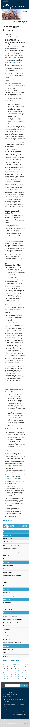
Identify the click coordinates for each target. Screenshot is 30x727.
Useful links (6, 646)
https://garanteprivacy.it (12, 478)
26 (15, 676)
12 (15, 672)
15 (26, 672)
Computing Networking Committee (12, 575)
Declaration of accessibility (22, 712)
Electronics (6, 555)
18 (11, 674)
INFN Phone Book (8, 602)
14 (22, 672)
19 (15, 674)
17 (7, 674)
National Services (7, 562)
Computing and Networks (10, 548)
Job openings (6, 592)
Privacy (20, 711)
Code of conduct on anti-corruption (12, 642)
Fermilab (5, 656)
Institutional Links (7, 613)
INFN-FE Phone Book (8, 606)
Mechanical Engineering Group (11, 552)
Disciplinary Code (7, 639)
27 (18, 676)
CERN (4, 653)
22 (26, 674)
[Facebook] (3, 709)
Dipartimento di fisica (8, 649)
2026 (18, 664)
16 (4, 674)
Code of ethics (7, 636)
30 (4, 678)
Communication (7, 589)
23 (4, 676)
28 (22, 676)
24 (7, 676)
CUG (4, 632)
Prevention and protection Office (11, 545)
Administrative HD (8, 565)
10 (7, 672)
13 (18, 672)
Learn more (25, 723)
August (14, 664)
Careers (5, 582)
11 (11, 672)
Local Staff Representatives (10, 616)
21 (22, 674)
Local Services (7, 535)
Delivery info (6, 559)
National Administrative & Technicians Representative (13, 624)
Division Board (7, 532)
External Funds (7, 586)
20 (18, 674)
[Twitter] (6, 709)
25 (11, 676)
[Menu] (19, 2)
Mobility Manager (7, 572)
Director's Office (7, 538)
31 (7, 678)
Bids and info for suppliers (10, 596)
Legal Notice (24, 711)
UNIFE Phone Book (8, 609)
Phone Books (6, 599)
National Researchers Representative (12, 619)
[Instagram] (11, 709)
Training (5, 579)
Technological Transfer (9, 569)
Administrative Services (9, 542)
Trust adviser (6, 629)
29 (26, 676)
